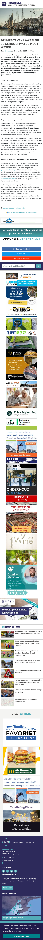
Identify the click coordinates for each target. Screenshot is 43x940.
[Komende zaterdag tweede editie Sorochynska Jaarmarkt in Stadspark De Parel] (7, 644)
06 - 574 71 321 (30, 238)
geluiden (12, 208)
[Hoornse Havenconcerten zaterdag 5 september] (7, 693)
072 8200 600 (9, 858)
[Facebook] (4, 871)
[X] (8, 871)
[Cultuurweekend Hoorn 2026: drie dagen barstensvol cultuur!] (7, 663)
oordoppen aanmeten (8, 179)
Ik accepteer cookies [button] (21, 936)
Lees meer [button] (17, 931)
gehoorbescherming (8, 170)
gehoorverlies (20, 208)
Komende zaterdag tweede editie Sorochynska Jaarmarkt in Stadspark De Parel (28, 643)
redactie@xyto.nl (10, 860)
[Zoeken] (38, 266)
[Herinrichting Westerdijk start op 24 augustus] (7, 673)
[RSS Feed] (16, 871)
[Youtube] (12, 871)
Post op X (22, 254)
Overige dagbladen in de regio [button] (13, 918)
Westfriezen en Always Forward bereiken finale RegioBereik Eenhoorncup (26, 653)
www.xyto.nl (8, 863)
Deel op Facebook (23, 249)
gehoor (5, 208)
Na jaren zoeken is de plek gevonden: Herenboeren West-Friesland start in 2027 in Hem (28, 682)
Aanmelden (7, 888)
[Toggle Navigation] (38, 3)
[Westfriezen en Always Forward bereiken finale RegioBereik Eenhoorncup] (7, 654)
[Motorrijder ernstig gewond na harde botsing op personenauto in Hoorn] (7, 634)
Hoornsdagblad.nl (14, 3)
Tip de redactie (23, 258)
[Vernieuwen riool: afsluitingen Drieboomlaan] (7, 702)
